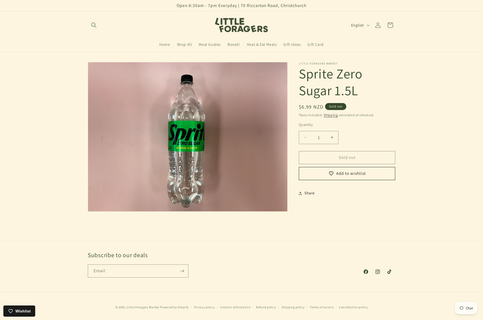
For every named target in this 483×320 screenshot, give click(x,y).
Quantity (306, 124)
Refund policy (266, 307)
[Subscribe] (182, 271)
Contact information (235, 307)
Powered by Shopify (174, 307)
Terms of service (321, 307)
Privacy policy (204, 307)
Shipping (331, 115)
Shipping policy (293, 307)
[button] (94, 25)
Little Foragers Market (143, 307)
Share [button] (309, 192)
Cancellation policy (353, 307)
